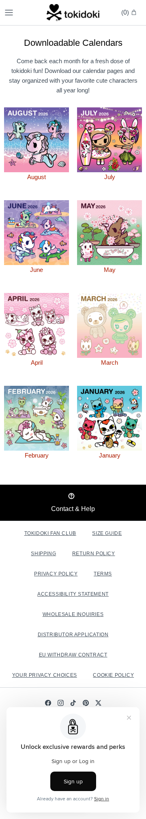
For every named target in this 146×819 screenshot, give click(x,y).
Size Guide (107, 533)
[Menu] (9, 12)
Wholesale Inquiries (73, 614)
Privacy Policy (55, 574)
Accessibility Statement (73, 594)
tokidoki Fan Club (50, 533)
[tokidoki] (73, 12)
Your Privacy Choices (44, 675)
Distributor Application (73, 634)
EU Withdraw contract (73, 655)
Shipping (43, 553)
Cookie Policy (113, 675)
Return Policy (93, 553)
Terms (103, 574)
